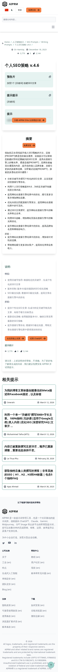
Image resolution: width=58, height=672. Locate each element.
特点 (4, 567)
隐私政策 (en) (8, 605)
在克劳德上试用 (13, 338)
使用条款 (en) (8, 616)
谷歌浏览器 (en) (38, 610)
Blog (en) (6, 589)
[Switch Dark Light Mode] (12, 10)
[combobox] (29, 19)
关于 (4, 556)
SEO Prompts (33, 42)
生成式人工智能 (9, 573)
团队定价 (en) (8, 584)
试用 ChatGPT (36, 338)
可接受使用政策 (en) (12, 610)
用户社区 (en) (37, 562)
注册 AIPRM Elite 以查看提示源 (27, 120)
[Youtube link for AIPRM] (9, 543)
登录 (20, 10)
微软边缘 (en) (37, 616)
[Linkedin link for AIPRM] (16, 543)
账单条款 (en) (8, 626)
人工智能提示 (18, 42)
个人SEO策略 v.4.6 (23, 44)
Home (7, 42)
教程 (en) (35, 556)
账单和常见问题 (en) (41, 573)
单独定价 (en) (8, 578)
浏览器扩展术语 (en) (12, 621)
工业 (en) (6, 562)
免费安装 (32, 10)
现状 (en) (35, 567)
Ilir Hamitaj (19, 49)
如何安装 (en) (37, 605)
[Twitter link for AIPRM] (3, 543)
